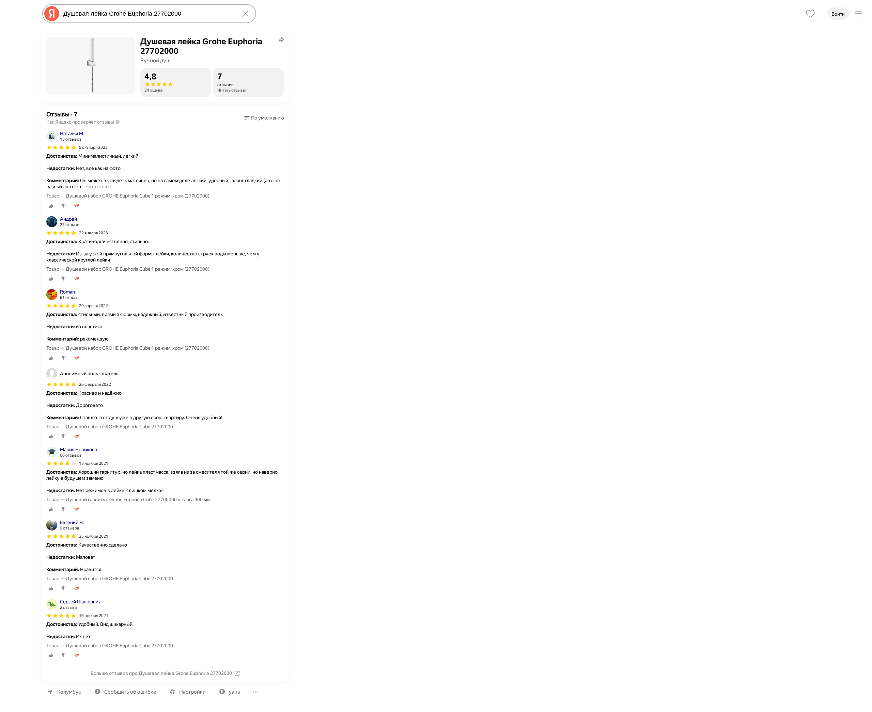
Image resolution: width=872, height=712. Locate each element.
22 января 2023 (93, 233)
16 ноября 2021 (93, 615)
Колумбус (69, 692)
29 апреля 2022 (93, 305)
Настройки (192, 692)
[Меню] (858, 13)
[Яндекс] (51, 13)
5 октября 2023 (93, 147)
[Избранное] (810, 13)
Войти (838, 14)
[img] (61, 147)
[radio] (51, 205)
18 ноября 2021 (93, 463)
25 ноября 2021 (93, 536)
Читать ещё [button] (98, 186)
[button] (264, 118)
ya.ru (234, 692)
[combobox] (147, 13)
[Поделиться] (281, 39)
